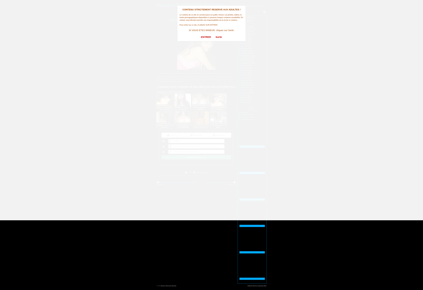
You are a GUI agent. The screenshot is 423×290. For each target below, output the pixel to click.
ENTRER (206, 37)
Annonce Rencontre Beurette (168, 285)
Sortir (219, 37)
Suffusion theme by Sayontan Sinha (256, 285)
